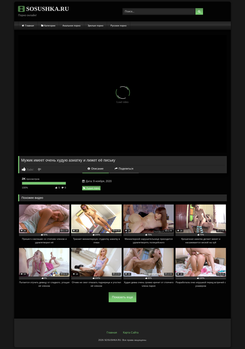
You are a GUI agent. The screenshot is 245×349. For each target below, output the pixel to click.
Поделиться (125, 168)
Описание (97, 168)
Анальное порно (71, 25)
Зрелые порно (95, 25)
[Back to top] (234, 339)
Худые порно (93, 188)
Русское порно (118, 25)
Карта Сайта (130, 332)
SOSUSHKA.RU (47, 9)
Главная (29, 25)
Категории (49, 25)
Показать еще (122, 297)
